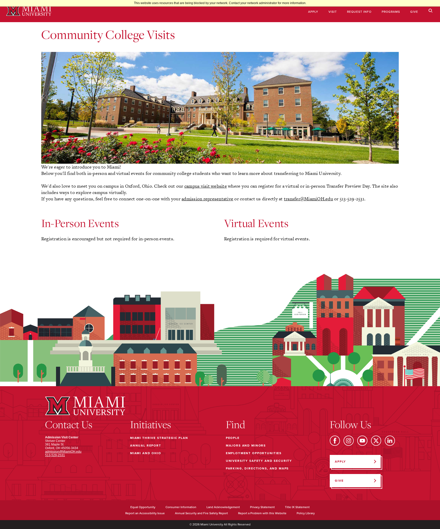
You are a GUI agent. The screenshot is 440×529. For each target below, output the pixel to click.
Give (414, 11)
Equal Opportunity (142, 507)
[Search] (430, 10)
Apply (313, 11)
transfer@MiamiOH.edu (308, 199)
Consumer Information (181, 507)
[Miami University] (29, 11)
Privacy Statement (262, 507)
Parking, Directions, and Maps (257, 468)
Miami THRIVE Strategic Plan (159, 438)
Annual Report (145, 445)
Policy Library (306, 513)
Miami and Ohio (145, 453)
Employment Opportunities (254, 453)
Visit (332, 11)
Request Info (359, 11)
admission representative (207, 199)
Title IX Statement (297, 507)
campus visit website (205, 186)
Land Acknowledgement (223, 507)
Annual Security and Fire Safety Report (201, 513)
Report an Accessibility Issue (145, 513)
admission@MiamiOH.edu (63, 451)
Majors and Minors (246, 445)
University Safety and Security (259, 461)
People (233, 438)
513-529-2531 (55, 455)
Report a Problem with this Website (262, 513)
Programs (391, 11)
